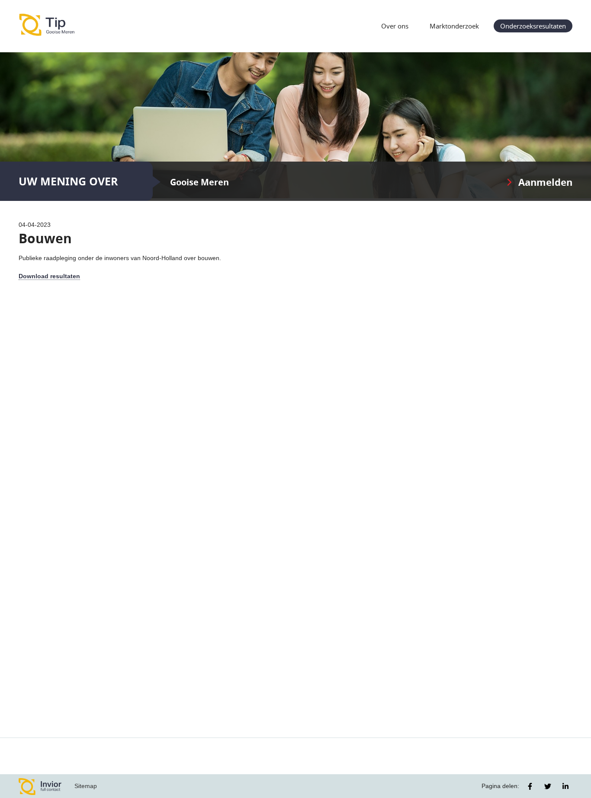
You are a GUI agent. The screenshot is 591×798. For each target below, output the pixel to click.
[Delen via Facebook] (530, 786)
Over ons (394, 26)
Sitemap (85, 785)
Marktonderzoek (454, 26)
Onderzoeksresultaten (533, 26)
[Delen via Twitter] (548, 786)
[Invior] (40, 786)
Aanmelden (545, 182)
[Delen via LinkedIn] (565, 786)
